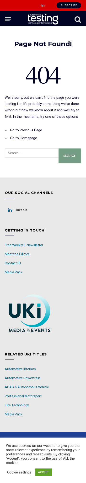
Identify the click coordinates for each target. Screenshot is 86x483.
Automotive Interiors (20, 369)
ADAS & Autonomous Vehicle (27, 387)
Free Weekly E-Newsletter (24, 245)
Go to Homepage (23, 138)
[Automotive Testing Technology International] (43, 19)
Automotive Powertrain (22, 378)
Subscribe (69, 5)
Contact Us (13, 263)
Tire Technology (17, 405)
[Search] (77, 19)
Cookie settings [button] (19, 472)
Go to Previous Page (26, 130)
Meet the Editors (17, 254)
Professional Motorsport (23, 396)
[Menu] (8, 19)
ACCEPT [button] (43, 472)
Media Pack (13, 272)
